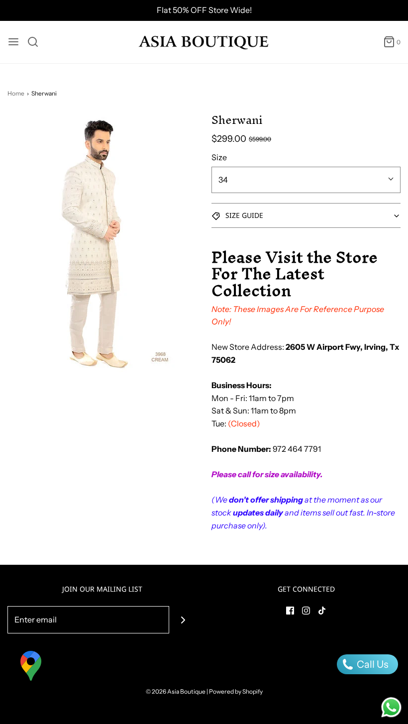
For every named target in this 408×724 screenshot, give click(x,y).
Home (15, 93)
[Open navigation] (13, 41)
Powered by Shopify (236, 691)
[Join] (183, 619)
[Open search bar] (36, 41)
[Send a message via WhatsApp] (391, 707)
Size (219, 157)
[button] (306, 215)
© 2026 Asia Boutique (175, 691)
